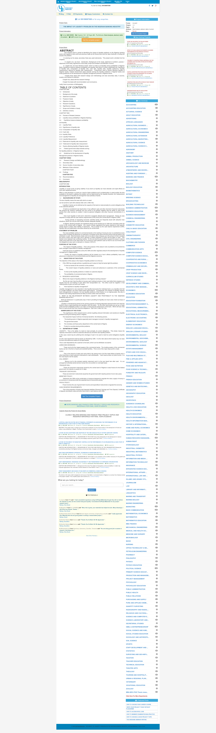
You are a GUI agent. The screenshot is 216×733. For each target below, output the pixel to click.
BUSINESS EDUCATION (134, 211)
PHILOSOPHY (131, 558)
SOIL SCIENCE (131, 640)
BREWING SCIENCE (133, 197)
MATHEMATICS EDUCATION (136, 520)
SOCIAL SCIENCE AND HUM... (137, 630)
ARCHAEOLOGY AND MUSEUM (137, 163)
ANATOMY (130, 153)
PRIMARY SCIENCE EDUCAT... (137, 572)
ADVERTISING (131, 118)
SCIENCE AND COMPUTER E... (137, 616)
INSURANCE (130, 465)
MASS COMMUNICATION (135, 510)
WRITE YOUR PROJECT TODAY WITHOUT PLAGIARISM (138, 708)
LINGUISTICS (131, 493)
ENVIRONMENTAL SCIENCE (136, 345)
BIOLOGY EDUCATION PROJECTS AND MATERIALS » (142, 67)
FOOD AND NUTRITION (134, 366)
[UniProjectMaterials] (74, 8)
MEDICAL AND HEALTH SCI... (136, 531)
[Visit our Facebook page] (149, 5)
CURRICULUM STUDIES (134, 276)
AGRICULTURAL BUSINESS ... (137, 125)
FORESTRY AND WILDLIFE (136, 373)
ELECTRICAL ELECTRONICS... (137, 314)
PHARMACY (130, 555)
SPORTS (129, 644)
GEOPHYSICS (131, 400)
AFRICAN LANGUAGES (134, 122)
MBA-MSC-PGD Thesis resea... (137, 692)
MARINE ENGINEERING (134, 503)
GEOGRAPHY (131, 390)
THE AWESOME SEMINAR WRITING (137, 719)
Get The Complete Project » (92, 396)
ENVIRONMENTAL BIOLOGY (136, 335)
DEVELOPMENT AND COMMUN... (138, 283)
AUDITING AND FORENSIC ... (136, 173)
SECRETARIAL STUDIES (135, 623)
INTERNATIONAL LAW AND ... (137, 476)
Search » (92, 490)
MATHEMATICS (131, 517)
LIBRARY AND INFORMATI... (136, 489)
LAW (127, 486)
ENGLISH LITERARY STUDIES (137, 331)
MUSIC (128, 541)
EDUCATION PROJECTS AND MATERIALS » (140, 56)
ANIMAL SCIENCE (132, 160)
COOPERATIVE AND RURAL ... (137, 259)
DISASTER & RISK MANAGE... (137, 287)
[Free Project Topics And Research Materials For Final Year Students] (58, 2)
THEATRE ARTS (132, 668)
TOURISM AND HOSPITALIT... (136, 675)
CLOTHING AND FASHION (135, 242)
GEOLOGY (130, 397)
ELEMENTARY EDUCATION (136, 321)
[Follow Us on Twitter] (152, 5)
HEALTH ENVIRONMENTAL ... (136, 417)
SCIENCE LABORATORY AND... (137, 620)
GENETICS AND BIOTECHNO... (137, 386)
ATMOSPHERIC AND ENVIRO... (137, 170)
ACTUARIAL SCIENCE (134, 112)
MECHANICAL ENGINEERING (136, 527)
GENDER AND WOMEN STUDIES (138, 383)
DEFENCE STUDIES (133, 280)
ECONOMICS (130, 290)
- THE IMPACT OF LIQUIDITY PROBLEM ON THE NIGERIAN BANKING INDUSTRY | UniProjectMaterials (106, 726)
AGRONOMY (130, 149)
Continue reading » (101, 429)
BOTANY (129, 194)
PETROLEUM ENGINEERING (136, 551)
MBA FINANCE (131, 524)
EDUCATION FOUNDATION (135, 300)
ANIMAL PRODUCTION (134, 156)
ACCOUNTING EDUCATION (136, 108)
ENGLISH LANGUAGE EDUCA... (137, 328)
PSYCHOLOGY (131, 582)
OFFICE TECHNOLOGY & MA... (137, 548)
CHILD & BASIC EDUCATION (136, 228)
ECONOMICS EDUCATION (135, 294)
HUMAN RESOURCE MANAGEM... (138, 438)
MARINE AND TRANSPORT (136, 496)
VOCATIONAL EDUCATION (135, 685)
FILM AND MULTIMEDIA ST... (136, 355)
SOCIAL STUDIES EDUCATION (137, 634)
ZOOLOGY (129, 689)
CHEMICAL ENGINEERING (135, 218)
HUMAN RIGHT (131, 441)
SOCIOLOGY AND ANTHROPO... (137, 637)
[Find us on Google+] (156, 5)
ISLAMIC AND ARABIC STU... (136, 479)
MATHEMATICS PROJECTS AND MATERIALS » (141, 95)
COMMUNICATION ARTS (135, 249)
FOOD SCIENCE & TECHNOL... (137, 369)
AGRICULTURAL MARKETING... (137, 139)
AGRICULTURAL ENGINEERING (137, 132)
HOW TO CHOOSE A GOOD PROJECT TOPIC (139, 717)
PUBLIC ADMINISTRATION (135, 589)
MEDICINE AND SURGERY (135, 534)
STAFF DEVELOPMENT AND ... (137, 647)
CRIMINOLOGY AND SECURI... (137, 266)
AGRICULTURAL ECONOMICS (137, 129)
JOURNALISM (131, 483)
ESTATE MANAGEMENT (134, 349)
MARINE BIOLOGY (132, 500)
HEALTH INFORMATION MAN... (137, 421)
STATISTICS (130, 651)
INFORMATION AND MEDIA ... (136, 458)
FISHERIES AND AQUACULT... (136, 362)
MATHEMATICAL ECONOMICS (137, 513)
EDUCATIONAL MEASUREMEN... (138, 311)
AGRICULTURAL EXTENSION (136, 136)
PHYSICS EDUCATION (134, 565)
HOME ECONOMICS (133, 431)
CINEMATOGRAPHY (133, 235)
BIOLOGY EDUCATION (134, 187)
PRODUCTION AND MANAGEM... (138, 575)
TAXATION (130, 658)
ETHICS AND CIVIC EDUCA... (136, 352)
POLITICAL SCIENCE (133, 568)
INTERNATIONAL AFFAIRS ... (136, 472)
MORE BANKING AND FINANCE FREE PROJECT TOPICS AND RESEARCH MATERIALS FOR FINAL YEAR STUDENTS (92, 405)
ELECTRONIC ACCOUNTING (136, 318)
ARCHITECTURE (132, 166)
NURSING (129, 544)
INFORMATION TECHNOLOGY (137, 462)
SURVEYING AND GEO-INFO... (137, 654)
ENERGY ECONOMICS (134, 324)
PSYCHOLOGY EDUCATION (136, 586)
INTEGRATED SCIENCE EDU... (137, 469)
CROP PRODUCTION (133, 270)
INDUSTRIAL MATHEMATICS (136, 452)
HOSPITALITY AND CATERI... (136, 434)
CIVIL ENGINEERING (133, 239)
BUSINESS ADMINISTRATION (136, 208)
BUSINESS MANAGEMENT (135, 215)
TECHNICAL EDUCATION (135, 665)
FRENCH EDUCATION (134, 379)
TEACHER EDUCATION (134, 661)
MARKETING (130, 507)
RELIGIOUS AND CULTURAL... (137, 613)
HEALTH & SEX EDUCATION (136, 407)
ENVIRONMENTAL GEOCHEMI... (137, 338)
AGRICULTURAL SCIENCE (135, 142)
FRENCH (129, 376)
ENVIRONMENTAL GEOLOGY (136, 342)
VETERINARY (131, 682)
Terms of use (141, 726)
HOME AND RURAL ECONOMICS (138, 428)
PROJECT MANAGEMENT (135, 579)
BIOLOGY (129, 184)
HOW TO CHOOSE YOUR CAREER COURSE (139, 704)
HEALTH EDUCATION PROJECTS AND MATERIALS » (142, 78)
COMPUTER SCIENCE (134, 252)
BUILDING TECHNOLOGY (135, 204)
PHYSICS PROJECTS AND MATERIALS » (140, 46)
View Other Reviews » (92, 535)
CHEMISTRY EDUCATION (135, 225)
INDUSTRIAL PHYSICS (134, 455)
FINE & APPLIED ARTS (134, 359)
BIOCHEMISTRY (132, 180)
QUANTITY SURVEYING (134, 606)
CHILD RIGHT (131, 232)
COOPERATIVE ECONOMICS (136, 263)
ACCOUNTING (131, 105)
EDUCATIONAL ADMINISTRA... (137, 307)
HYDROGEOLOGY (132, 445)
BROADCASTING (132, 201)
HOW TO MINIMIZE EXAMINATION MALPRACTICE (141, 714)
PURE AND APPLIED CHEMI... (137, 603)
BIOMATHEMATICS (133, 191)
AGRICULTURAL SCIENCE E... (137, 146)
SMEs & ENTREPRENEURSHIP (137, 627)
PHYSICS (129, 562)
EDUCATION (130, 297)
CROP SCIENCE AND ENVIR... (137, 273)
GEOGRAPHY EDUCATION (135, 393)
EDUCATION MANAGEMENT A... (137, 304)
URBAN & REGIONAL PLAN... (136, 678)
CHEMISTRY (130, 221)
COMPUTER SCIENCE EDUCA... (137, 256)
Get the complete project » (92, 40)
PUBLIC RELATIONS (133, 596)
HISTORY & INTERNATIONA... (136, 424)
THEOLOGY (130, 671)
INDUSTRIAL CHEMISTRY (135, 448)
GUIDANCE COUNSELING (135, 404)
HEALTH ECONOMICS (134, 410)
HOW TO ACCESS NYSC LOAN (135, 711)
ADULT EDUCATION (133, 115)
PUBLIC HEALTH (132, 592)
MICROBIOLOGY (132, 537)
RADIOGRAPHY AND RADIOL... (137, 610)
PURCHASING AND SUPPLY (136, 599)
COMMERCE (130, 245)
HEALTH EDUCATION (133, 414)
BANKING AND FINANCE (135, 177)
